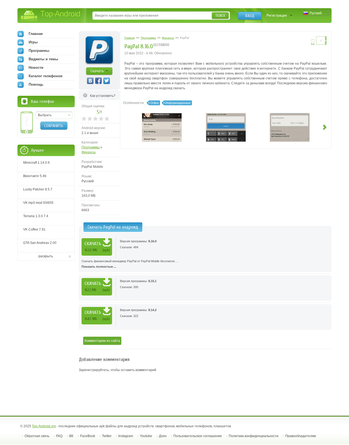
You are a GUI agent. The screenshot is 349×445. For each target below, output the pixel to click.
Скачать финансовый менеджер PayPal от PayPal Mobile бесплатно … (130, 263)
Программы (91, 147)
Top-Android (51, 16)
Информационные (178, 102)
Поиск (220, 15)
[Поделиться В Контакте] (90, 80)
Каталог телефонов (45, 76)
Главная (36, 34)
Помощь (36, 84)
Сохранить (53, 125)
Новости (36, 67)
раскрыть (45, 256)
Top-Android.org (44, 426)
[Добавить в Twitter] (106, 80)
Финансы (89, 152)
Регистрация (276, 15)
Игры (33, 42)
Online (154, 102)
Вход (249, 15)
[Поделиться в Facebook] (98, 80)
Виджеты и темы (43, 59)
